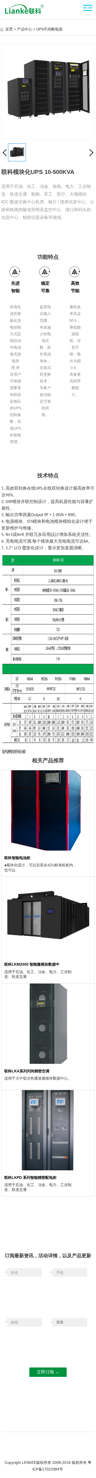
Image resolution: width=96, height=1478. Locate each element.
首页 (9, 29)
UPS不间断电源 (49, 29)
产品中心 (24, 29)
